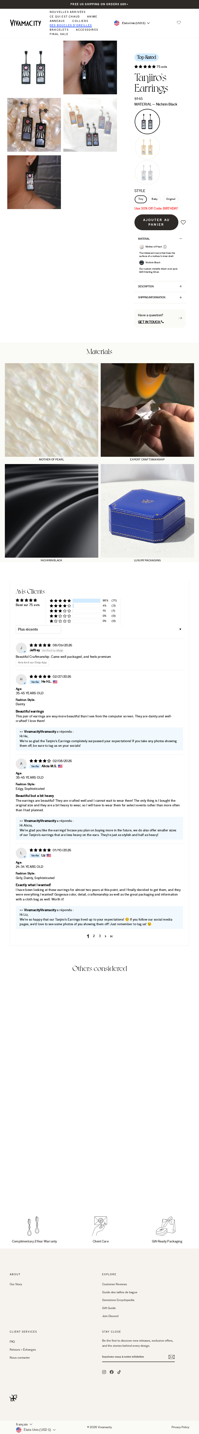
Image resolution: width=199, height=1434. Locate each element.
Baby (155, 199)
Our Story (16, 1284)
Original (170, 199)
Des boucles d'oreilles (71, 25)
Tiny (140, 199)
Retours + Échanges (23, 1349)
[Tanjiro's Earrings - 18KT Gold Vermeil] (19, 1194)
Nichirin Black (147, 121)
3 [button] (100, 936)
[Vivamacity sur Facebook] (112, 1371)
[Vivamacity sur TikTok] (119, 1371)
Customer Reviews (114, 1284)
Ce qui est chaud (65, 16)
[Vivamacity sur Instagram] (104, 1371)
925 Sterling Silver (147, 172)
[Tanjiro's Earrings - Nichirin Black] (13, 1194)
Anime (92, 16)
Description (146, 286)
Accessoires (87, 29)
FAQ (12, 1341)
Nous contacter (20, 1357)
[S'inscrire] (171, 1357)
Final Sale (59, 34)
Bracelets (59, 29)
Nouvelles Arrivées (68, 12)
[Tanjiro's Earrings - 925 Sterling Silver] (26, 1194)
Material (155, 104)
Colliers (80, 21)
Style (139, 191)
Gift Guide (109, 1308)
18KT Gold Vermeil (147, 147)
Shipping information (151, 297)
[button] (178, 23)
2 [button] (94, 936)
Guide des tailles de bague (119, 1292)
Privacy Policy (180, 1427)
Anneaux (57, 21)
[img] (41, 645)
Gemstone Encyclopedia (118, 1300)
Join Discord (110, 1316)
